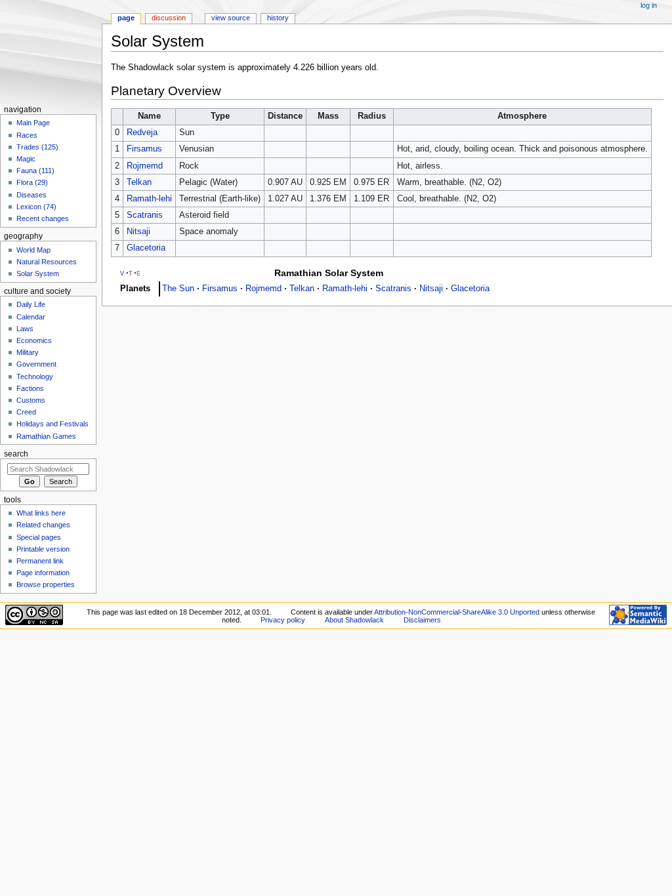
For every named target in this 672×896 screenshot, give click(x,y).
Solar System (37, 273)
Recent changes (42, 218)
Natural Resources (46, 262)
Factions (30, 388)
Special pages (38, 537)
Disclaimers (422, 620)
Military (27, 352)
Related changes (43, 525)
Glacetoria (146, 248)
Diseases (31, 195)
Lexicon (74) (36, 207)
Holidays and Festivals (52, 424)
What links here (41, 513)
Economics (34, 340)
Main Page (33, 123)
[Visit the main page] (51, 51)
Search (16, 454)
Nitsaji (138, 231)
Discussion (169, 18)
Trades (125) (37, 147)
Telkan (139, 182)
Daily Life (30, 304)
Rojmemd (145, 166)
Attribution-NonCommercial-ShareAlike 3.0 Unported (456, 612)
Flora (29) (32, 182)
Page (126, 18)
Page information (43, 573)
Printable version (43, 549)
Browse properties (45, 584)
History (278, 18)
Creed (26, 412)
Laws (24, 329)
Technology (34, 376)
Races (26, 135)
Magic (25, 159)
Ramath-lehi (149, 198)
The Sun (178, 288)
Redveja (142, 132)
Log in (648, 5)
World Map (33, 250)
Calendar (30, 317)
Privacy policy (283, 620)
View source (230, 18)
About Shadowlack (354, 620)
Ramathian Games (46, 436)
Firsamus (144, 148)
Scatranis (145, 215)
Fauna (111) (35, 170)
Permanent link (40, 561)
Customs (30, 400)
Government (36, 364)
